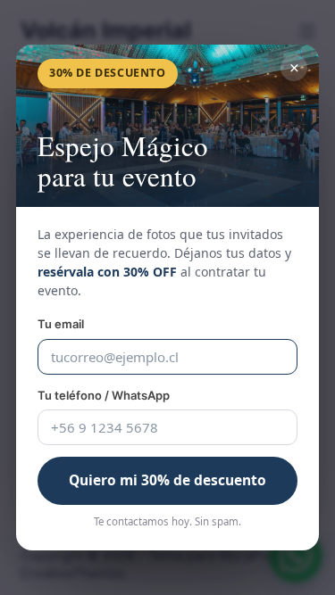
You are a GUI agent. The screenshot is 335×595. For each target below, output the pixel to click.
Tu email (61, 324)
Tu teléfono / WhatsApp (104, 395)
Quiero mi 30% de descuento (167, 480)
